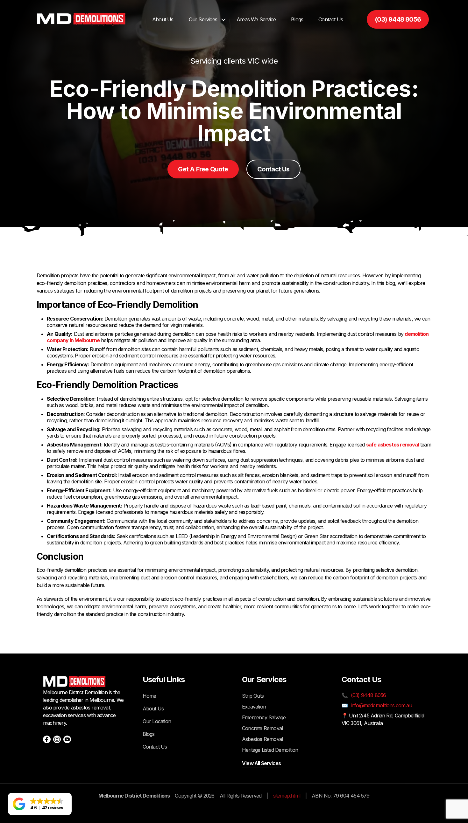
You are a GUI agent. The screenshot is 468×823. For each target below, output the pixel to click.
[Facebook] (47, 739)
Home (149, 696)
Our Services (203, 19)
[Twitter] (67, 739)
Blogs (297, 19)
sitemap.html (286, 795)
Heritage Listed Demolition (270, 750)
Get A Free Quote (203, 169)
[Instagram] (57, 739)
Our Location (157, 721)
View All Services (261, 763)
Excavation (254, 706)
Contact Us (330, 19)
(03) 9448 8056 (398, 19)
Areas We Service (256, 19)
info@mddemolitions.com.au (381, 705)
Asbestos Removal (262, 739)
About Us (163, 19)
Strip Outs (253, 696)
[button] (40, 804)
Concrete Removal (262, 728)
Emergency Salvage (264, 717)
